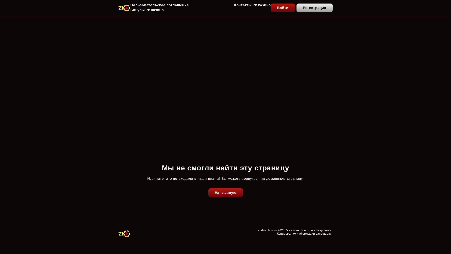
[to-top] (342, 244)
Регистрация (314, 8)
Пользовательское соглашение (159, 5)
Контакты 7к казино (252, 5)
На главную (225, 193)
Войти (282, 8)
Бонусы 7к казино (147, 10)
